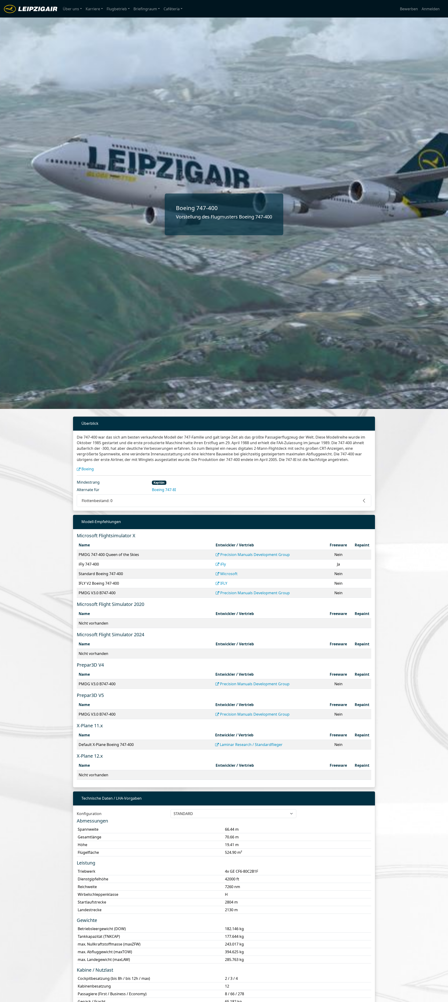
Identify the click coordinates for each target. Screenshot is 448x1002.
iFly (223, 564)
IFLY (223, 583)
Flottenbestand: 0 (97, 500)
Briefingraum (145, 8)
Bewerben (409, 8)
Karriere (93, 8)
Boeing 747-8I (164, 489)
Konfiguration (89, 813)
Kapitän (159, 483)
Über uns (71, 8)
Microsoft (229, 573)
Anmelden (431, 8)
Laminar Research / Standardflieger (251, 744)
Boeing (87, 468)
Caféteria (172, 8)
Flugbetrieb (117, 8)
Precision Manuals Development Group (255, 554)
